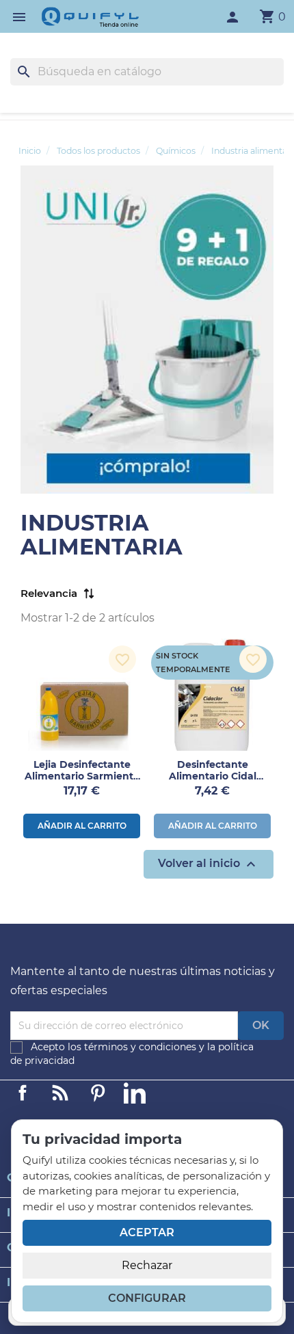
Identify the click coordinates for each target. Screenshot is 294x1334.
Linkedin (60, 1093)
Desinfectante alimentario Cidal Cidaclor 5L (212, 776)
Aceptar (147, 1232)
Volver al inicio (208, 864)
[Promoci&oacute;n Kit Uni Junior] (147, 328)
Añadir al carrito (82, 826)
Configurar (147, 1298)
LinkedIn (135, 1093)
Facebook (23, 1093)
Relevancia (49, 593)
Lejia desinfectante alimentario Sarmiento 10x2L (82, 776)
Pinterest (98, 1093)
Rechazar (147, 1265)
